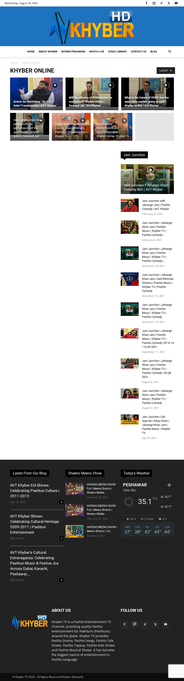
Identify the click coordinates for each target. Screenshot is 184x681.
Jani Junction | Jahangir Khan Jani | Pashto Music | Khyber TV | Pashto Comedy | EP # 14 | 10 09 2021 (158, 339)
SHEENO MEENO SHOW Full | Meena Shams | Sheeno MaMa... (101, 488)
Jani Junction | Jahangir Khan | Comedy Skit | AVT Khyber (147, 187)
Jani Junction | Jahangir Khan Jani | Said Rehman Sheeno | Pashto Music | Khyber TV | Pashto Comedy (157, 283)
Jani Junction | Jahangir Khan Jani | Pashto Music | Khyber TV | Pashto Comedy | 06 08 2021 (157, 369)
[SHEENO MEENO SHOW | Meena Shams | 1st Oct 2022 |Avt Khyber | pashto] (74, 531)
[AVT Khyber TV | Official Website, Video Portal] (92, 26)
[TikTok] (161, 3)
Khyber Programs (73, 51)
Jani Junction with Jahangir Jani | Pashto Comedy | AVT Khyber (156, 205)
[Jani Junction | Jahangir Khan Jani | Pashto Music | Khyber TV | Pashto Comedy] (130, 309)
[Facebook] (146, 3)
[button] (169, 52)
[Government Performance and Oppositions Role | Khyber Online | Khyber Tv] (112, 132)
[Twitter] (168, 3)
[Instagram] (154, 3)
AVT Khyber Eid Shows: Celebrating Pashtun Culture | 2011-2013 (34, 490)
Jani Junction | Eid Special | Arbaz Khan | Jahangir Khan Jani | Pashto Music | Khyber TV (156, 425)
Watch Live (96, 51)
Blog (153, 51)
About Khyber (48, 51)
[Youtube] (176, 3)
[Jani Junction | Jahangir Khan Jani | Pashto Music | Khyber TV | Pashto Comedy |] (130, 227)
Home (31, 51)
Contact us (138, 51)
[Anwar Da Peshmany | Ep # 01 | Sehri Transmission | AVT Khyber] (36, 94)
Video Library (117, 51)
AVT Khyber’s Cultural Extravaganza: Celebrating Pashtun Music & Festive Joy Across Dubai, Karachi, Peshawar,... (34, 563)
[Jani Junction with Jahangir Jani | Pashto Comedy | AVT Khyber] (130, 205)
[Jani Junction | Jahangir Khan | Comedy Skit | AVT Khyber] (147, 179)
